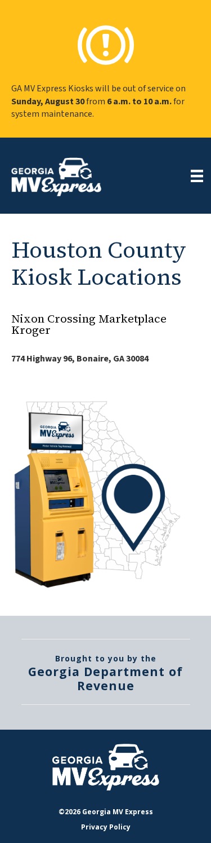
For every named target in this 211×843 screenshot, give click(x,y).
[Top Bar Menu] (197, 176)
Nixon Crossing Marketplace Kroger (89, 324)
